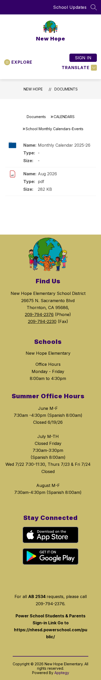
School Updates (69, 7)
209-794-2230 (42, 321)
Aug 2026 (47, 173)
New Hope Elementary (48, 353)
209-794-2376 (39, 314)
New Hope (33, 89)
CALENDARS (64, 116)
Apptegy (61, 672)
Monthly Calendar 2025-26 (64, 145)
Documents (66, 89)
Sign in (83, 57)
